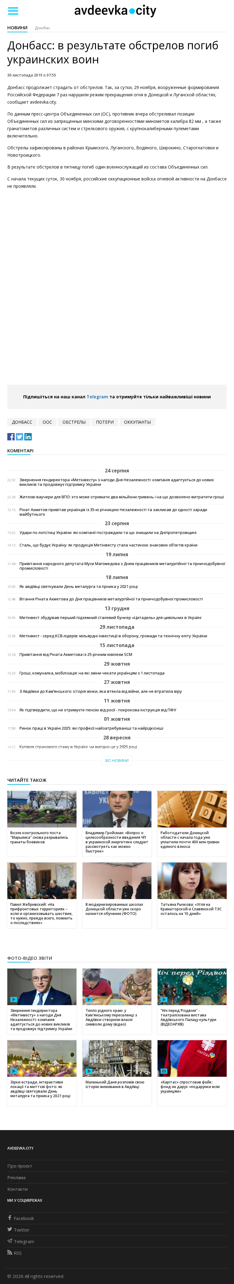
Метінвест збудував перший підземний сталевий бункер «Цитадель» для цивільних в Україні (110, 617)
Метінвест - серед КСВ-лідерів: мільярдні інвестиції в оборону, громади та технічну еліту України (113, 636)
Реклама (16, 1177)
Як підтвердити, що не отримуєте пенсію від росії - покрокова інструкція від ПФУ (98, 710)
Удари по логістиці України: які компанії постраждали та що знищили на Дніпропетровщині (108, 532)
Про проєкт (19, 1166)
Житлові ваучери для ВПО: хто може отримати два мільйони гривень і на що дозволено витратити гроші (122, 497)
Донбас (42, 27)
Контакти (17, 1189)
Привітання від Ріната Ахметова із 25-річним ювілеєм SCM (76, 654)
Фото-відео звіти (29, 958)
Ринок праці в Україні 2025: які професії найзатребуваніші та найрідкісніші (91, 728)
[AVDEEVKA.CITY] (115, 11)
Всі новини (117, 760)
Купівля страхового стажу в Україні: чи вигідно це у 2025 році (78, 747)
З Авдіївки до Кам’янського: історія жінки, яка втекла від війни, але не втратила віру (101, 691)
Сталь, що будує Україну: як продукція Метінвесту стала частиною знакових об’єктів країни (108, 545)
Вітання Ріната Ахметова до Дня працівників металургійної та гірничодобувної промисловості (111, 599)
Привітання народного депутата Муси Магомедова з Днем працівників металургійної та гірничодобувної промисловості (122, 566)
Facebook (24, 1218)
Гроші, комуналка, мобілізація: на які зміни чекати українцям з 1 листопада (92, 673)
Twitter (22, 1230)
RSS (18, 1253)
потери (105, 422)
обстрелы (74, 422)
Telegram (97, 397)
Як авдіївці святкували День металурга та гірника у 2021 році (79, 586)
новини (17, 27)
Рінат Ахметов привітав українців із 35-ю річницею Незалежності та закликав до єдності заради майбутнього (113, 512)
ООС (47, 422)
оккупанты (137, 422)
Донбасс (22, 422)
